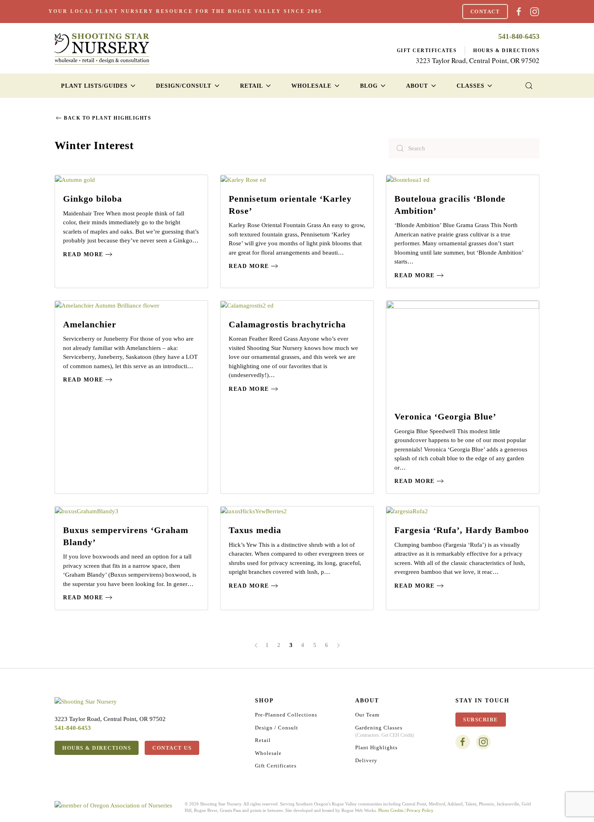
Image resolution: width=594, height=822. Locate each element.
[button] (529, 86)
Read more (83, 254)
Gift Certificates (427, 50)
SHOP (264, 701)
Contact (485, 11)
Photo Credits (390, 810)
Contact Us (172, 748)
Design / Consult (276, 728)
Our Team (367, 715)
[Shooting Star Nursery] (86, 701)
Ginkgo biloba (92, 199)
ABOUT (367, 701)
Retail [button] (251, 86)
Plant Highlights (376, 747)
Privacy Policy (420, 810)
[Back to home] (102, 48)
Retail (263, 740)
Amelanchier (89, 324)
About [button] (417, 86)
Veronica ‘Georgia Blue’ (445, 416)
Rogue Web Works (358, 810)
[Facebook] (519, 11)
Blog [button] (369, 86)
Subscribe (480, 720)
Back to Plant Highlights (107, 118)
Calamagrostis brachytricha (287, 324)
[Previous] (256, 645)
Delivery (366, 760)
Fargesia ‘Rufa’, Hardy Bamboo (461, 530)
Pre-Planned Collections (286, 715)
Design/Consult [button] (183, 86)
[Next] (338, 645)
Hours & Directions (506, 50)
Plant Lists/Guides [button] (94, 86)
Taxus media (255, 530)
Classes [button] (470, 86)
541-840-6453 (518, 36)
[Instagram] (534, 11)
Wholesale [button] (311, 86)
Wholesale (268, 753)
